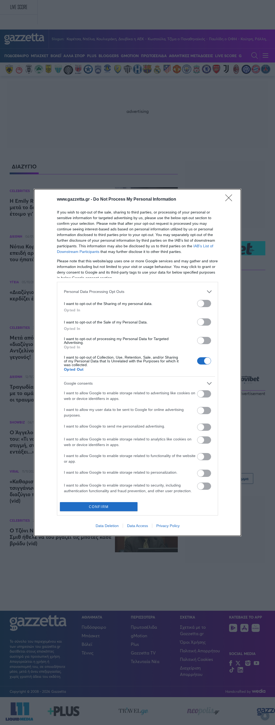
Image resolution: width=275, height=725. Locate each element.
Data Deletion (107, 526)
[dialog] (137, 362)
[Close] (230, 199)
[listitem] (137, 292)
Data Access (137, 526)
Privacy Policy (168, 526)
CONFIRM (99, 507)
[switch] (204, 303)
